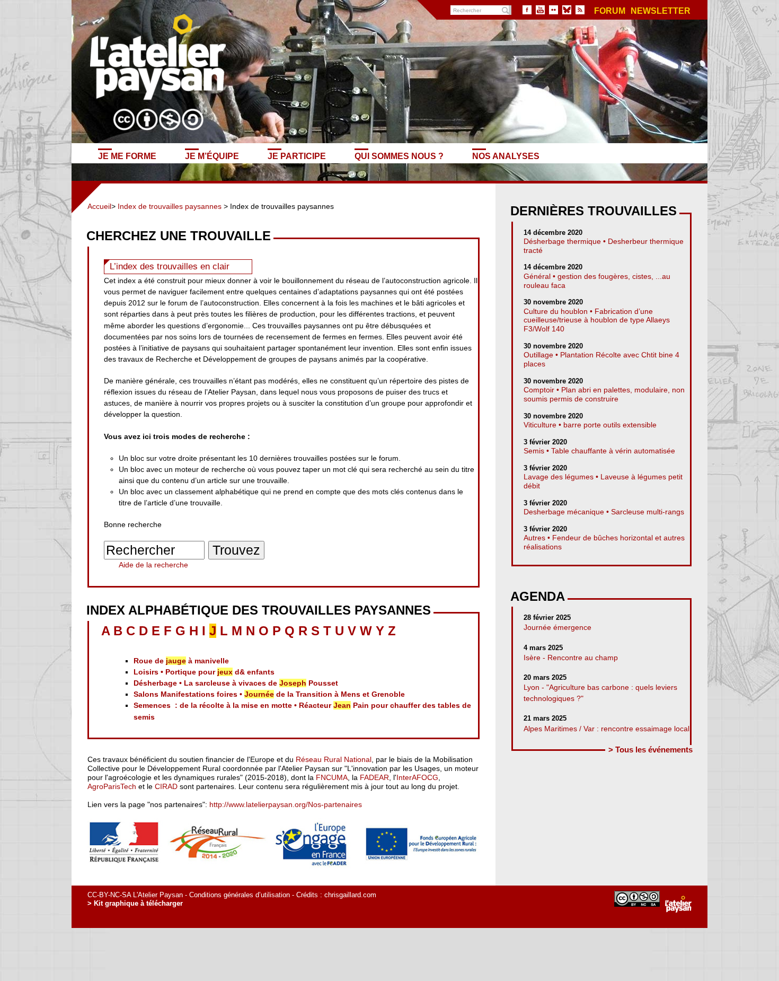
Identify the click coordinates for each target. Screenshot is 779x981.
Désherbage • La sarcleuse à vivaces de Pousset (236, 683)
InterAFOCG (417, 777)
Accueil (99, 206)
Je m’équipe (212, 156)
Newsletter (661, 11)
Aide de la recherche (153, 564)
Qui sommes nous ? (399, 156)
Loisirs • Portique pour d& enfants (204, 672)
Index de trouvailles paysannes (170, 206)
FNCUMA (332, 777)
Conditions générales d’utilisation (239, 895)
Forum (609, 11)
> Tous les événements (650, 749)
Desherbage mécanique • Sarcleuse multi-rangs (604, 511)
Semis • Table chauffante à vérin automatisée (599, 450)
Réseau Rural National (333, 759)
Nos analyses (505, 156)
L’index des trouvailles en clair (169, 266)
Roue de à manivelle (181, 660)
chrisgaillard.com (350, 895)
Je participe (297, 156)
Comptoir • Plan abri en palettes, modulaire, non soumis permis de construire (604, 394)
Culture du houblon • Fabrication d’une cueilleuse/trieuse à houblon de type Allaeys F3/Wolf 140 (597, 320)
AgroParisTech (111, 786)
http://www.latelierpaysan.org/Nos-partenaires (285, 804)
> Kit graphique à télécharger (135, 903)
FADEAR (374, 777)
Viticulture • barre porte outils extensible (590, 425)
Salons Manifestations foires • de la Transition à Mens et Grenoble (269, 694)
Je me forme (127, 156)
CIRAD (166, 786)
